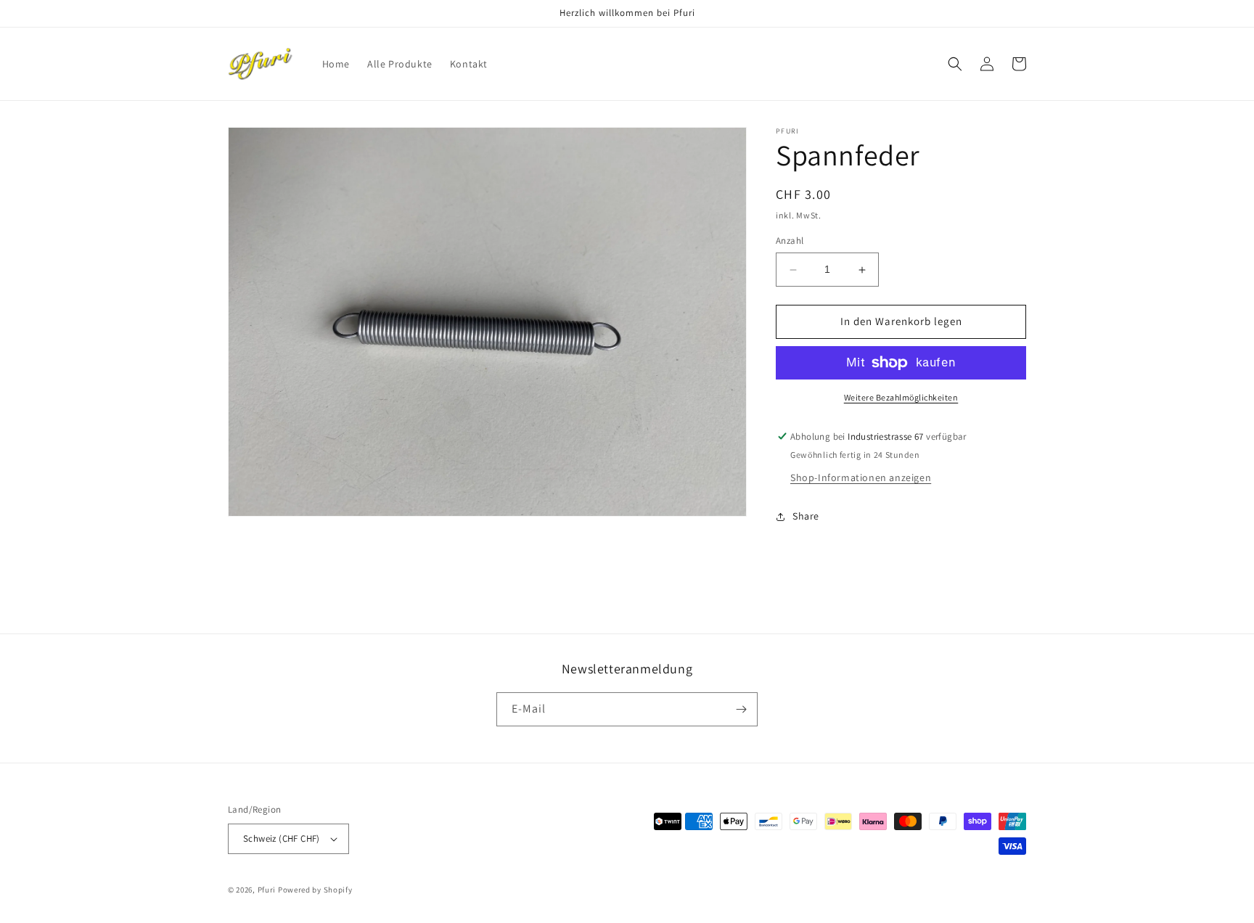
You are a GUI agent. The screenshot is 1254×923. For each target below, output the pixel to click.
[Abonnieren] (741, 709)
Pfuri (267, 890)
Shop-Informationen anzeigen (860, 477)
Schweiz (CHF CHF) (281, 838)
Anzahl (789, 241)
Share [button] (805, 516)
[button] (955, 64)
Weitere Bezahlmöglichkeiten (901, 397)
